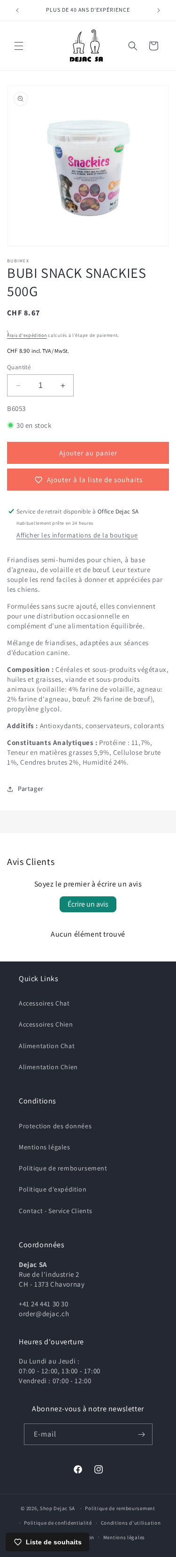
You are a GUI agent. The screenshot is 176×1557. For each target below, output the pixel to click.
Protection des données (55, 1126)
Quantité (19, 367)
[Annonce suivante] (158, 10)
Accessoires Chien (46, 1024)
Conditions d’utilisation (131, 1523)
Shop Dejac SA (57, 1508)
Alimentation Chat (47, 1046)
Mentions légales (44, 1147)
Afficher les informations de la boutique (77, 535)
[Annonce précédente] (17, 10)
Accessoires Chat (44, 1003)
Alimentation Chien (48, 1067)
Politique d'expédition (52, 1189)
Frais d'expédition (27, 335)
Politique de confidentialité (58, 1523)
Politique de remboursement (63, 1168)
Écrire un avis (88, 904)
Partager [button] (31, 788)
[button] (18, 46)
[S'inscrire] (141, 1434)
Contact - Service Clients (55, 1211)
